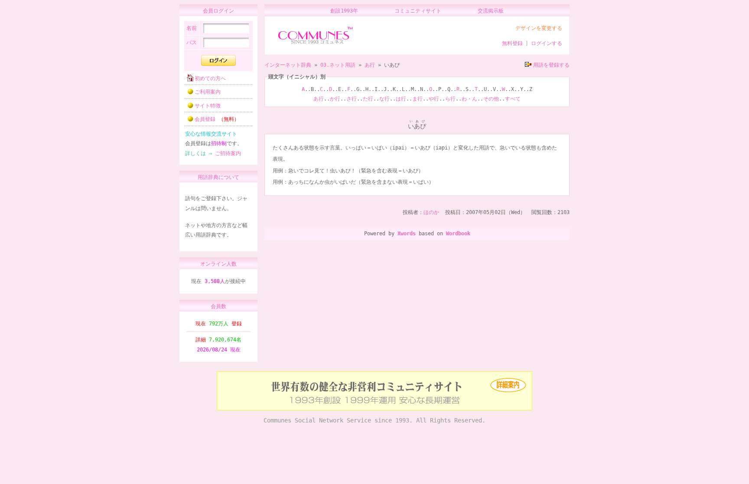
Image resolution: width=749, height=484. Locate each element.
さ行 (351, 99)
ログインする (546, 43)
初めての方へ (210, 78)
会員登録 (217, 119)
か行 (335, 99)
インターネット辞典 (287, 65)
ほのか (431, 212)
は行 (401, 99)
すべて (513, 99)
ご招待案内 (228, 153)
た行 (368, 99)
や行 (434, 99)
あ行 (370, 65)
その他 (491, 99)
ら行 (450, 99)
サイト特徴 (208, 106)
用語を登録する (551, 65)
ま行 (417, 99)
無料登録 (512, 43)
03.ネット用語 (337, 65)
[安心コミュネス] (374, 409)
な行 (384, 99)
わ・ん (469, 99)
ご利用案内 (208, 92)
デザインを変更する (538, 28)
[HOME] (315, 44)
